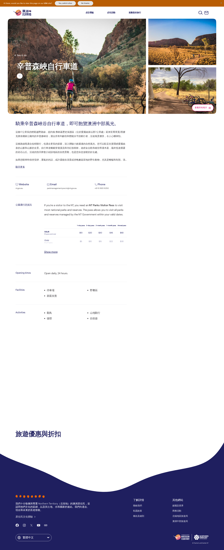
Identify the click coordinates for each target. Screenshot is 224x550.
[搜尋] (200, 13)
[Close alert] (221, 3)
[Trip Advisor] (45, 525)
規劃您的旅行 (135, 12)
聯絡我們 (137, 505)
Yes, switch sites (65, 3)
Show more (51, 252)
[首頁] (22, 13)
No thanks (85, 3)
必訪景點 (90, 12)
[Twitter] (31, 525)
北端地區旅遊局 (180, 516)
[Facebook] (17, 525)
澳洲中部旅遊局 (180, 521)
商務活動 (176, 510)
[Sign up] (206, 13)
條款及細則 (138, 516)
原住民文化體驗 (24, 516)
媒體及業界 (177, 505)
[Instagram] (24, 525)
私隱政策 (137, 510)
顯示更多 (20, 166)
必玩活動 (111, 12)
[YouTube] (38, 525)
